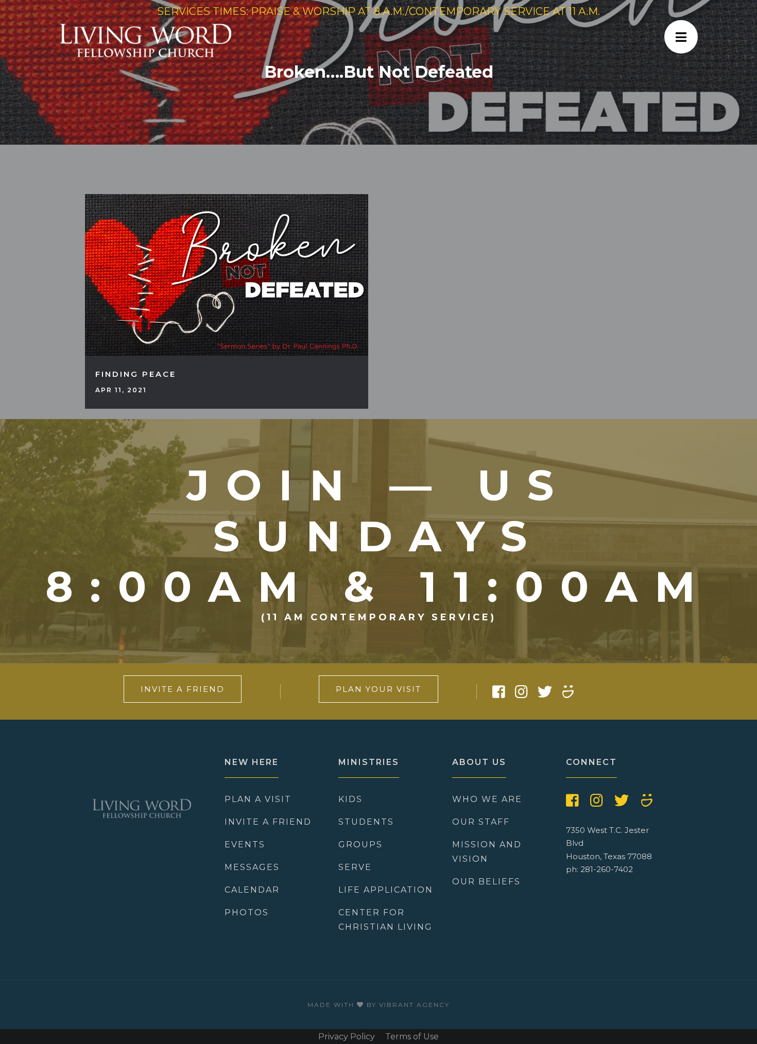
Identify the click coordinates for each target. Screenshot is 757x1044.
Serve (355, 867)
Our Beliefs (486, 881)
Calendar (252, 890)
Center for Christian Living (385, 920)
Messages (252, 867)
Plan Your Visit (378, 689)
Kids (350, 799)
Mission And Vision (487, 852)
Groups (360, 844)
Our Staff (481, 822)
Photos (247, 912)
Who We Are (487, 799)
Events (245, 844)
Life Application (385, 890)
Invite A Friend (183, 689)
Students (366, 822)
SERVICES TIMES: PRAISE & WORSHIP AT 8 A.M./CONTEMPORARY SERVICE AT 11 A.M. (378, 11)
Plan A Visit (258, 799)
